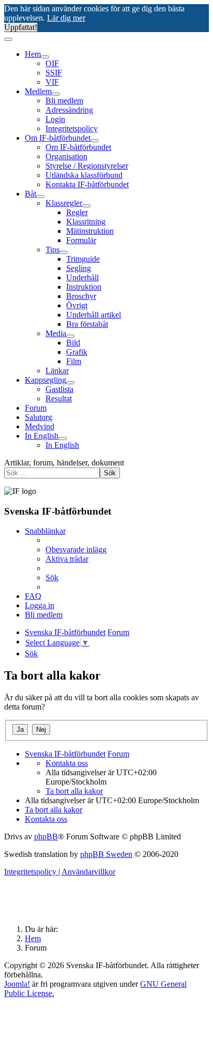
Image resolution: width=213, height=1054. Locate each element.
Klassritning (85, 221)
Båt (30, 193)
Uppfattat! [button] (20, 27)
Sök (110, 473)
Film (73, 361)
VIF (52, 82)
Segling (78, 268)
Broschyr (81, 296)
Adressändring (69, 110)
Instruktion (83, 286)
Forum (36, 407)
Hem (33, 54)
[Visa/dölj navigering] (8, 39)
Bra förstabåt (87, 324)
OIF (52, 63)
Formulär (81, 240)
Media (55, 333)
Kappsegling (45, 379)
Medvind (39, 426)
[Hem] (45, 56)
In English (41, 435)
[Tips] (63, 252)
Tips (52, 249)
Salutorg (38, 417)
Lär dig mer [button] (66, 17)
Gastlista (59, 389)
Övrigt (76, 305)
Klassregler (63, 203)
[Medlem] (56, 94)
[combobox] (52, 473)
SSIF (53, 72)
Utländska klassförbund (84, 175)
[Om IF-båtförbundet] (94, 140)
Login (55, 119)
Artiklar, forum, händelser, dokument (64, 462)
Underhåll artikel (93, 314)
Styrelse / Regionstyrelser (86, 165)
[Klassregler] (86, 205)
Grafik (76, 352)
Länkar (57, 370)
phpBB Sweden (106, 854)
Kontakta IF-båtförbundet (87, 184)
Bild (73, 342)
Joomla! (17, 984)
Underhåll (82, 277)
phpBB (46, 836)
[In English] (62, 438)
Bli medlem (64, 100)
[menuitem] (75, 549)
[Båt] (40, 196)
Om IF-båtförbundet (57, 137)
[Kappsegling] (70, 382)
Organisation (66, 156)
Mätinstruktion (90, 231)
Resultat (58, 398)
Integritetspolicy (71, 128)
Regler (77, 212)
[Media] (70, 336)
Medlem (38, 91)
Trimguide (83, 258)
